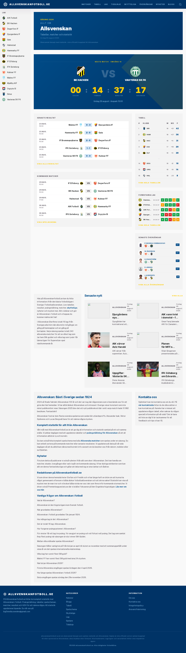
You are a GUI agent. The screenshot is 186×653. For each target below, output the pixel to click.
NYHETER (160, 4)
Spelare (69, 621)
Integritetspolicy (136, 605)
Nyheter (69, 598)
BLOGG (171, 4)
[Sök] (180, 4)
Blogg (68, 602)
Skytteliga (70, 613)
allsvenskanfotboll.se (30, 594)
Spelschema (71, 609)
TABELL (97, 4)
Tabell (69, 605)
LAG (106, 4)
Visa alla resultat (48, 164)
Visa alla (177, 296)
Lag (67, 617)
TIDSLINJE (116, 4)
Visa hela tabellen (149, 183)
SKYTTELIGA (130, 4)
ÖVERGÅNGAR (146, 4)
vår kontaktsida (146, 405)
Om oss (132, 598)
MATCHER (86, 4)
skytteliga (72, 308)
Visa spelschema (46, 222)
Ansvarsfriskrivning (137, 609)
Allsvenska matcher (90, 441)
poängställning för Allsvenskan (102, 433)
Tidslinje (70, 624)
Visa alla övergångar (151, 285)
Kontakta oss (135, 602)
